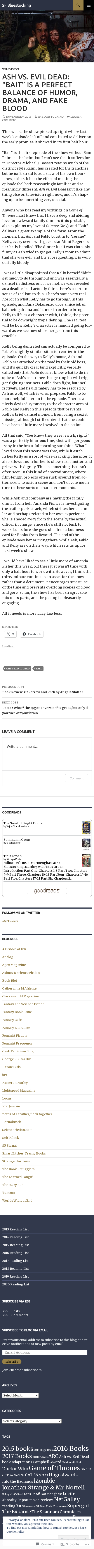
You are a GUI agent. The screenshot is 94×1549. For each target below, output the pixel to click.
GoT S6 (31, 1475)
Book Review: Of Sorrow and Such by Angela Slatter (42, 689)
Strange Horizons (16, 1161)
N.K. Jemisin (11, 1106)
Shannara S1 (30, 1506)
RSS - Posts (11, 1311)
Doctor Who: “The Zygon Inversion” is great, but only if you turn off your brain (45, 708)
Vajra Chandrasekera (18, 826)
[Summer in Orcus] (86, 844)
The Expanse (16, 1512)
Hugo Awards (63, 1474)
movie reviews (41, 1500)
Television (10, 69)
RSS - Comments (15, 1315)
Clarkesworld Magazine (20, 996)
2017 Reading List (15, 1261)
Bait (39, 668)
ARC (53, 1456)
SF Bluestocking (16, 5)
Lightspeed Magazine (18, 1091)
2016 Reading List (15, 1253)
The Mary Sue (12, 1185)
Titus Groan (12, 856)
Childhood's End (71, 1462)
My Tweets (10, 921)
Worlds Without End (17, 1200)
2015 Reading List (15, 1245)
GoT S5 (19, 1475)
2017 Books (17, 1456)
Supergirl (78, 1506)
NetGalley (67, 1499)
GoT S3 (85, 1469)
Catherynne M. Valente (19, 988)
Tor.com (8, 1193)
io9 (4, 1075)
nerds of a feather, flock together (27, 1114)
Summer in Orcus (16, 840)
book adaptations (17, 1462)
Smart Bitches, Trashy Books (24, 1153)
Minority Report (15, 1500)
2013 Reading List (15, 1229)
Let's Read (17, 1494)
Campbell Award (47, 1462)
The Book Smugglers (18, 1169)
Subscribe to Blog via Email (25, 1330)
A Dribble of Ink (14, 949)
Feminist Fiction (14, 1036)
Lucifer (70, 1493)
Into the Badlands (17, 1481)
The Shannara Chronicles (56, 1512)
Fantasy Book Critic (17, 1012)
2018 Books (40, 1457)
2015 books (17, 1448)
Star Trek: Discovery (53, 1506)
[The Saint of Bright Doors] (86, 828)
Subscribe (11, 1361)
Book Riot (9, 981)
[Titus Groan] (86, 861)
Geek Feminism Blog (18, 1051)
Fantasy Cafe (12, 1020)
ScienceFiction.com (17, 1130)
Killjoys (6, 1494)
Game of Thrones (54, 1468)
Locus (6, 1098)
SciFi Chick (10, 1138)
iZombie (44, 1481)
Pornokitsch (11, 1122)
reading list (11, 1506)
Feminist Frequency (17, 1043)
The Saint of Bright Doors (22, 823)
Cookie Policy (15, 1531)
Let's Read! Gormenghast (43, 1494)
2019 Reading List (15, 1276)
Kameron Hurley (15, 1083)
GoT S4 (7, 1475)
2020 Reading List (15, 1284)
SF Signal (9, 1146)
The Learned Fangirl (17, 1177)
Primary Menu (89, 5)
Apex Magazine (14, 965)
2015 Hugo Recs (43, 1450)
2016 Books (71, 1448)
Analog (7, 957)
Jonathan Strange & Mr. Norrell (43, 1487)
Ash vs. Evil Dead (18, 668)
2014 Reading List (15, 1237)
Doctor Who (15, 1468)
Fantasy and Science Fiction (23, 1004)
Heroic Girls (11, 1067)
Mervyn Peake (14, 859)
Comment (77, 778)
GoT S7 (43, 1475)
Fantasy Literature (16, 1028)
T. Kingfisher (13, 842)
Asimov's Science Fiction (21, 973)
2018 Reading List (15, 1269)
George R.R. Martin (16, 1059)
